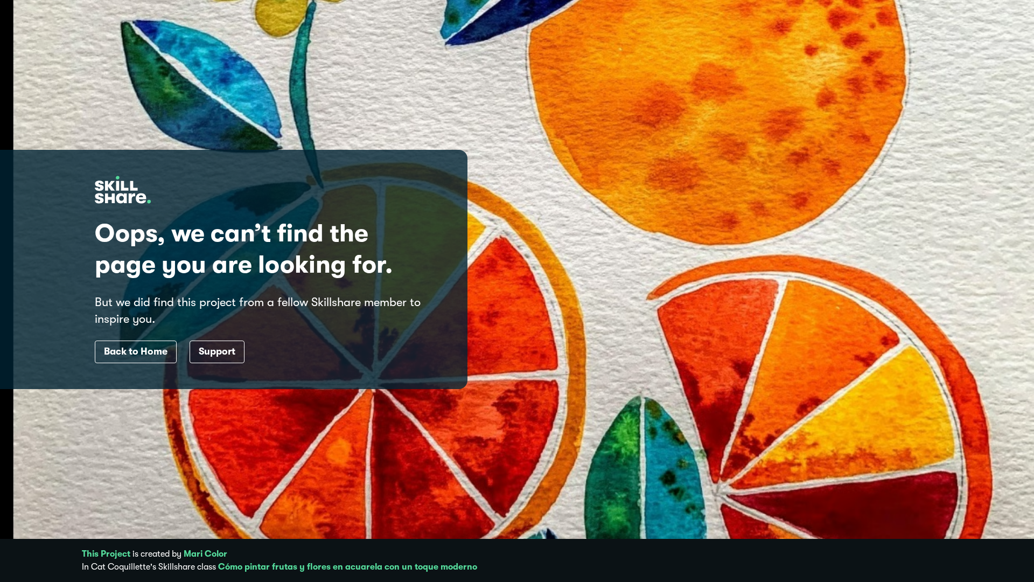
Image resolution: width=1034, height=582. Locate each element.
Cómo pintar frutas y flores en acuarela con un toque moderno (347, 567)
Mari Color (205, 554)
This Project (106, 554)
